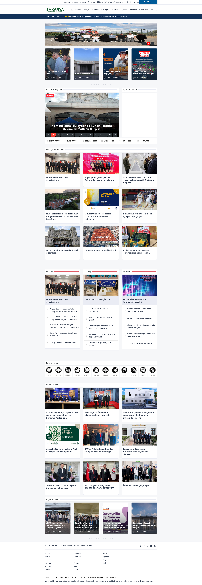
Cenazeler (143, 9)
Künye (55, 577)
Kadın (105, 563)
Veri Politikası (111, 577)
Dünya (105, 553)
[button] (91, 84)
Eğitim (76, 566)
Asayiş (86, 9)
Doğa (105, 560)
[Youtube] (151, 546)
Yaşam (76, 563)
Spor (75, 560)
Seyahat (106, 557)
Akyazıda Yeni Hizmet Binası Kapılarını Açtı (84, 16)
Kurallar (75, 577)
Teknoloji (133, 9)
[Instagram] (148, 546)
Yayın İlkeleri (64, 577)
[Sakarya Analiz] (55, 10)
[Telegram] (155, 546)
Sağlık (76, 570)
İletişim (47, 577)
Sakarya (104, 9)
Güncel (78, 9)
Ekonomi (95, 9)
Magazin (114, 9)
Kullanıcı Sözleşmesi (95, 577)
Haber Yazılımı (86, 545)
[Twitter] (140, 546)
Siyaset (123, 9)
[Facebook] (144, 546)
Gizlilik (83, 577)
